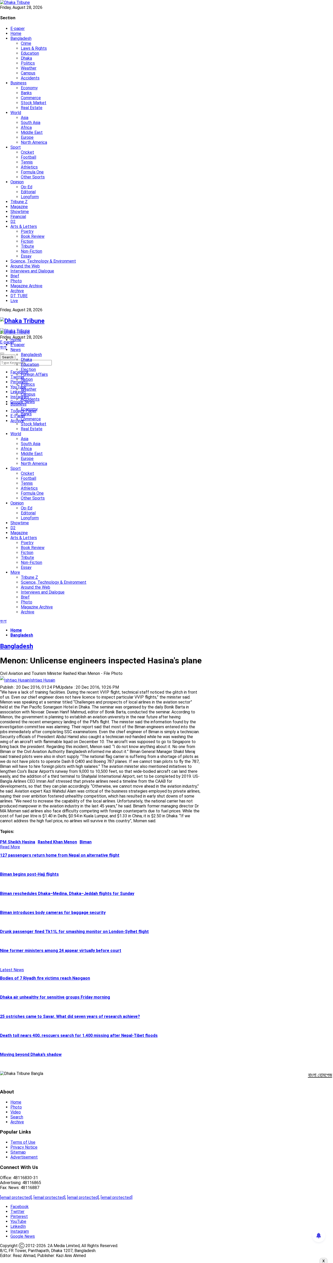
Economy (29, 87)
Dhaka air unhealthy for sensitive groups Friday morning (55, 997)
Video (15, 1112)
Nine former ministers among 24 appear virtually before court (60, 950)
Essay (26, 256)
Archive (17, 290)
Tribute (27, 246)
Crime (26, 43)
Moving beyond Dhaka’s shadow (31, 1054)
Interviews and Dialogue (32, 271)
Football (28, 157)
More (15, 572)
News (15, 349)
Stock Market (33, 102)
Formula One (32, 172)
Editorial (28, 191)
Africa (26, 127)
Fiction (27, 241)
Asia (24, 117)
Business (18, 82)
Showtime (19, 211)
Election (28, 369)
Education (30, 53)
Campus (28, 73)
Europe (27, 137)
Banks (26, 92)
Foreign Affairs (34, 374)
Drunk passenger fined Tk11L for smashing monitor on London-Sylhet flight (74, 931)
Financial (18, 216)
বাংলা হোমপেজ (320, 1075)
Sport (15, 147)
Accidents (30, 78)
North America (34, 142)
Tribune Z (19, 201)
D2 (13, 221)
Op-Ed (26, 186)
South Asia (30, 122)
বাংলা (3, 347)
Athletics (29, 167)
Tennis (27, 162)
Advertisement (24, 1157)
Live (14, 300)
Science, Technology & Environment (43, 261)
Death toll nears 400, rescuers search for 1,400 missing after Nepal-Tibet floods (79, 1035)
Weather (28, 68)
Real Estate (31, 107)
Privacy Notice (23, 1147)
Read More (10, 846)
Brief (14, 275)
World (15, 112)
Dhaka (26, 58)
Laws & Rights (34, 48)
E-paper (17, 28)
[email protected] (16, 1197)
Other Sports (33, 177)
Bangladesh (20, 38)
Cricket (27, 152)
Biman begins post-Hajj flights (29, 874)
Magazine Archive (26, 285)
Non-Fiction (31, 251)
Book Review (32, 236)
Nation (27, 379)
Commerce (31, 97)
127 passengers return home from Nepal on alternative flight (59, 855)
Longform (30, 196)
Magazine (19, 206)
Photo (16, 280)
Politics (28, 63)
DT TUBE (19, 295)
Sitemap (18, 1152)
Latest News (12, 969)
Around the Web (25, 266)
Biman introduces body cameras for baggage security (53, 912)
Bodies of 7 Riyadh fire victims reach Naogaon (45, 978)
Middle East (32, 132)
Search (16, 1117)
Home (15, 33)
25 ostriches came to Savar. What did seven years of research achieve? (70, 1016)
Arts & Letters (23, 226)
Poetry (27, 231)
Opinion (17, 181)
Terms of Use (22, 1142)
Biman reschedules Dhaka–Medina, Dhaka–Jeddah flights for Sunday (67, 893)
